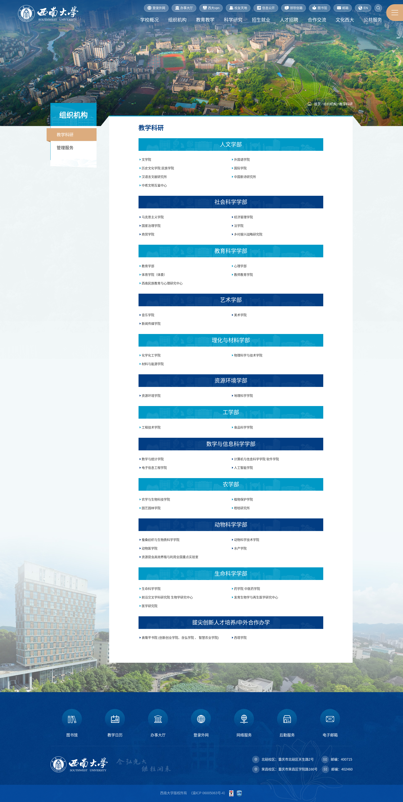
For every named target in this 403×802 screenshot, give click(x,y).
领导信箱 (296, 8)
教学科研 (346, 104)
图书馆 (322, 8)
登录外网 (159, 8)
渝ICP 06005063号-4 (208, 793)
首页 (317, 104)
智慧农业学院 (208, 637)
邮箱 (345, 8)
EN (366, 8)
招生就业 (261, 19)
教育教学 (205, 19)
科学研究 (233, 19)
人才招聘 (289, 19)
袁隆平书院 (150, 637)
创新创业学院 (168, 637)
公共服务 (373, 19)
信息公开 (268, 8)
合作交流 (317, 19)
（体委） (160, 274)
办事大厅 (186, 8)
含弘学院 (187, 637)
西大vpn (213, 8)
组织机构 (177, 19)
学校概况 (149, 19)
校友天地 (240, 8)
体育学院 (148, 274)
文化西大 (345, 19)
